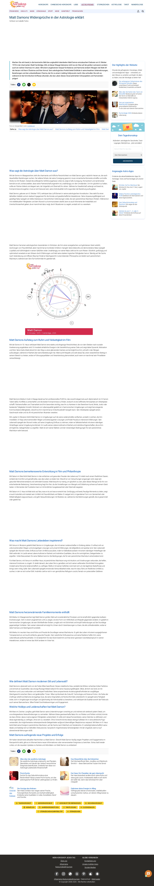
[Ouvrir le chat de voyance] (148, 873)
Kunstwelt (65, 11)
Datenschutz (85, 879)
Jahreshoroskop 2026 (50, 807)
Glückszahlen (88, 807)
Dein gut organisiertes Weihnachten (131, 105)
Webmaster (96, 879)
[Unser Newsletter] (138, 11)
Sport (50, 11)
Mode (57, 11)
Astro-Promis (87, 4)
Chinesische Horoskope (61, 4)
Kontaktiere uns (90, 861)
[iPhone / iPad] (90, 874)
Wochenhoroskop (95, 803)
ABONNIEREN (128, 161)
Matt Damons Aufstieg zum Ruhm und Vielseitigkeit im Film (77, 129)
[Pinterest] (83, 874)
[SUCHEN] (142, 11)
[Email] (34, 85)
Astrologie (116, 4)
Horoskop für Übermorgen (70, 803)
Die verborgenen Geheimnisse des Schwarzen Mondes (130, 84)
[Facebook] (19, 85)
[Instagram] (63, 874)
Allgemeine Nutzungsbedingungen (63, 865)
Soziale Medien (90, 867)
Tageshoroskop (24, 803)
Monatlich (30, 807)
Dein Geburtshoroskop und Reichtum (128, 204)
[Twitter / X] (29, 85)
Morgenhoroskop (45, 803)
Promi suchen (77, 11)
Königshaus (41, 11)
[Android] (97, 874)
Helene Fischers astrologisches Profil (131, 196)
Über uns (64, 861)
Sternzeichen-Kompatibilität (51, 811)
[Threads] (77, 874)
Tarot (126, 4)
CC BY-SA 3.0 (31, 126)
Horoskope (43, 4)
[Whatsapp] (24, 85)
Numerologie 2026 (130, 114)
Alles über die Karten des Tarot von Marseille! (131, 95)
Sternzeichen (103, 4)
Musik (32, 11)
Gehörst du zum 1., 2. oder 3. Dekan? (130, 213)
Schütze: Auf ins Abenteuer (130, 187)
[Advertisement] (77, 43)
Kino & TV (24, 11)
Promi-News (13, 11)
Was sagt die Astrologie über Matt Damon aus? (35, 129)
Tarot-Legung (71, 807)
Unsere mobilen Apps (90, 864)
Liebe (76, 4)
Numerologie (137, 4)
